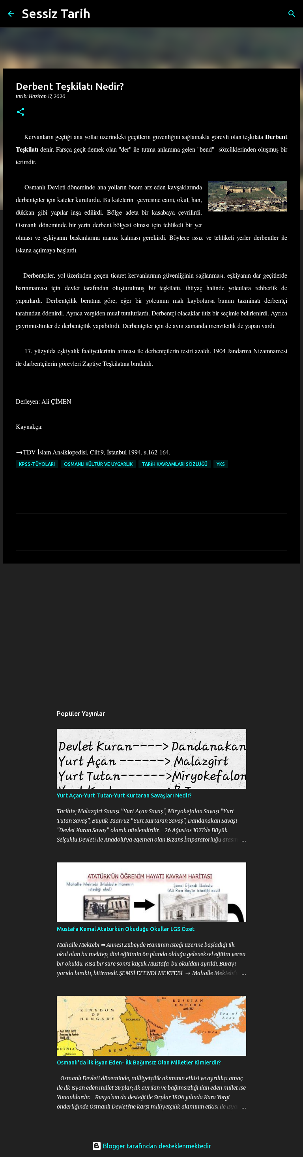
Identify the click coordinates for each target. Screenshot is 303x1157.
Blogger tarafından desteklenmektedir (156, 1146)
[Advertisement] (151, 630)
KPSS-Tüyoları (37, 464)
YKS (221, 464)
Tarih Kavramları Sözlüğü (175, 464)
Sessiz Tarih (56, 13)
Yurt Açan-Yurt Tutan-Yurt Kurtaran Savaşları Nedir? (124, 795)
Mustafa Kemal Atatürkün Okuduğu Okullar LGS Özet (126, 929)
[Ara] (101, 13)
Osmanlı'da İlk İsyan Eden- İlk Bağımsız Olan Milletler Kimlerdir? (139, 1062)
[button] (20, 112)
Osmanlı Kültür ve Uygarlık (98, 464)
